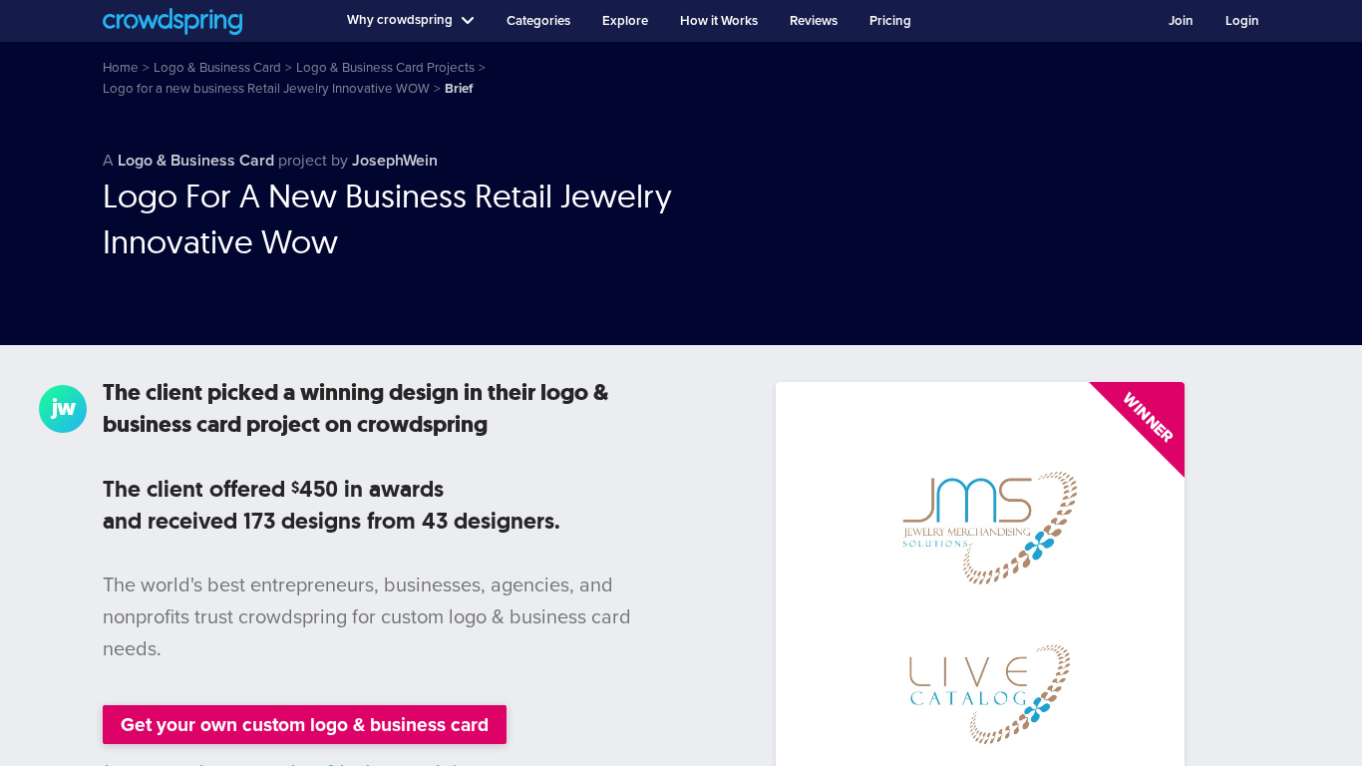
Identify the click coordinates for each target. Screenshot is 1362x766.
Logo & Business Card (196, 161)
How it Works (719, 21)
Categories (538, 21)
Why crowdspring (400, 20)
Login (1242, 21)
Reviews (814, 21)
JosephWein (395, 161)
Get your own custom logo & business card (305, 724)
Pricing (890, 21)
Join (1181, 21)
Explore (625, 21)
